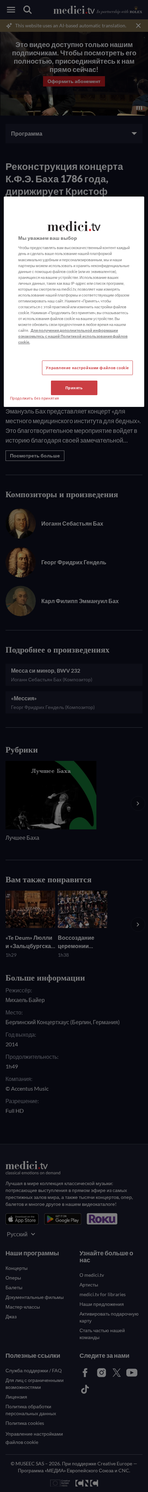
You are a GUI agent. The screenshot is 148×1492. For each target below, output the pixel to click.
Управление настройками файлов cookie (87, 367)
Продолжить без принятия (34, 398)
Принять (74, 387)
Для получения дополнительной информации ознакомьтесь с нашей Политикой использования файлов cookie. (73, 336)
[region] (74, 302)
